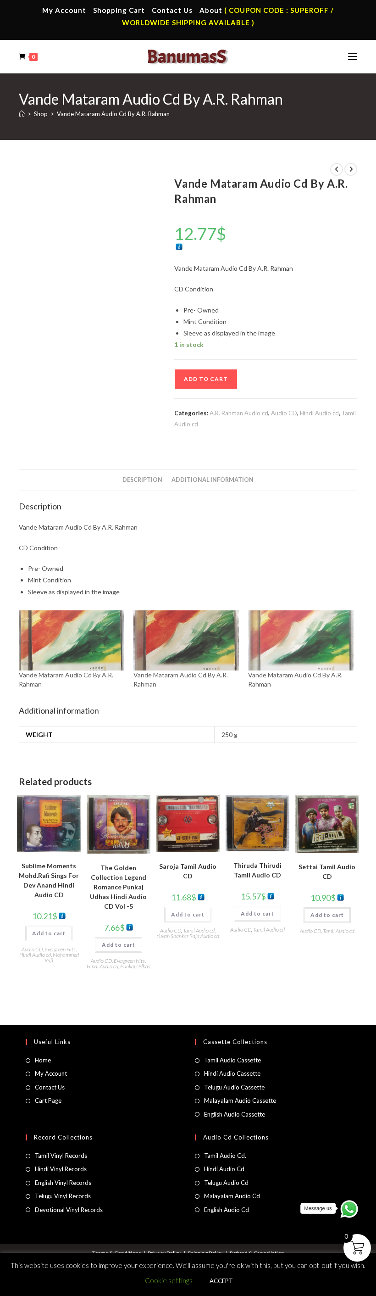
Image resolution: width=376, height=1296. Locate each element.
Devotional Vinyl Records (69, 1209)
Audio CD (284, 413)
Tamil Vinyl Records (61, 1155)
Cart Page (48, 1100)
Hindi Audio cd (319, 413)
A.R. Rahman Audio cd (239, 413)
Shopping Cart (119, 10)
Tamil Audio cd (199, 930)
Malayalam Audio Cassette (240, 1100)
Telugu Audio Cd (226, 1182)
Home (43, 1060)
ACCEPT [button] (221, 1281)
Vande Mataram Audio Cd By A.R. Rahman (113, 113)
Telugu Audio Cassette (234, 1087)
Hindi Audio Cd (224, 1169)
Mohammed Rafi (61, 957)
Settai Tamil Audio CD (327, 871)
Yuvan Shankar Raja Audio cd (187, 936)
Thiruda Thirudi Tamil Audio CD (257, 870)
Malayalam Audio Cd (232, 1196)
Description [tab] (142, 479)
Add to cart (206, 378)
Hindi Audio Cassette (232, 1073)
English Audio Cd (226, 1209)
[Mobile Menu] (352, 56)
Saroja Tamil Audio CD (187, 871)
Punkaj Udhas (135, 966)
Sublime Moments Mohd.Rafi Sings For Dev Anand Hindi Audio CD (49, 880)
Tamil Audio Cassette (232, 1060)
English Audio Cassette (234, 1114)
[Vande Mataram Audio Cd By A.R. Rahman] (71, 640)
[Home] (22, 113)
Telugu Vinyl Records (63, 1196)
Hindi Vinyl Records (61, 1169)
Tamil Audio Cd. (225, 1155)
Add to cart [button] (49, 933)
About (210, 10)
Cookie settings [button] (169, 1280)
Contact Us (172, 10)
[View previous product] (336, 169)
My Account (64, 10)
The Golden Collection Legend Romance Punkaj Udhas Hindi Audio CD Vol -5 (118, 887)
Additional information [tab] (212, 479)
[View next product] (350, 169)
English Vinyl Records (63, 1182)
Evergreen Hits (60, 949)
